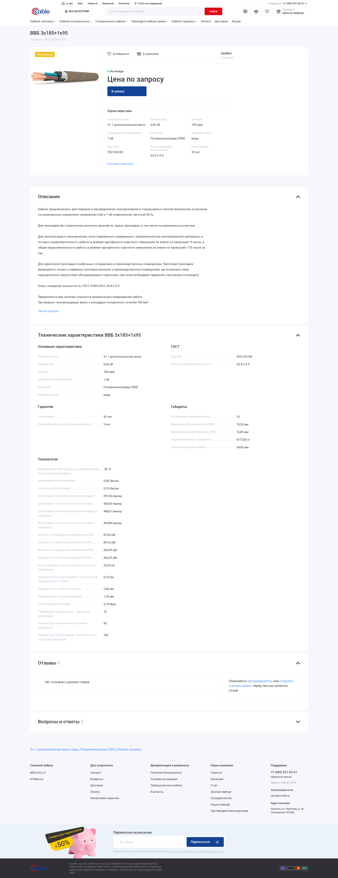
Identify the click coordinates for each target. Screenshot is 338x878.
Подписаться (200, 842)
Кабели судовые (183, 21)
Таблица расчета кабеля (166, 785)
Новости (93, 3)
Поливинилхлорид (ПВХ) (98, 749)
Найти (213, 11)
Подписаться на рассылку (132, 832)
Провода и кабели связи (148, 21)
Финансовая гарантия (104, 798)
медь (75, 749)
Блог (80, 3)
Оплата (206, 21)
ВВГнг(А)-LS (37, 772)
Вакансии (108, 3)
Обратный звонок (281, 776)
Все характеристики (120, 163)
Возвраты (96, 779)
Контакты (124, 3)
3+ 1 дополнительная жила (50, 749)
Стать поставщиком (150, 3)
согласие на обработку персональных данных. (196, 851)
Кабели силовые (42, 21)
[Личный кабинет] (245, 11)
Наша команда (220, 804)
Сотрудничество (221, 798)
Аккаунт (95, 772)
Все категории (79, 11)
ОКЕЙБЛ (226, 53)
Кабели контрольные (74, 21)
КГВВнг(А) (36, 779)
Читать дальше (48, 311)
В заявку (117, 91)
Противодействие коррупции (229, 810)
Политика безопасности (166, 772)
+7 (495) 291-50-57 (286, 3)
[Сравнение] (256, 11)
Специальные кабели (110, 21)
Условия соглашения (163, 779)
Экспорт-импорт (221, 791)
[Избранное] (267, 11)
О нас (69, 3)
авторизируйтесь (260, 681)
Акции (236, 21)
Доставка (221, 21)
